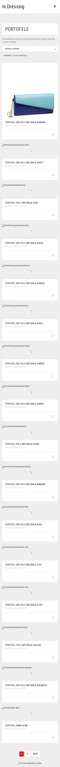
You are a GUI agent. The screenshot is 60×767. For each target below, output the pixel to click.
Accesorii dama (11, 126)
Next (35, 753)
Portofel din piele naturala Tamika (24, 363)
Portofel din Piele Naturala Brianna (25, 122)
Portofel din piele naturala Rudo (23, 524)
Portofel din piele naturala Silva (23, 604)
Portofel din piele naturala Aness (24, 243)
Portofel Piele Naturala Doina (22, 444)
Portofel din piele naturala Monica (25, 283)
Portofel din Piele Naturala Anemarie (26, 685)
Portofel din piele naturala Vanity (24, 162)
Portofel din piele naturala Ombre (24, 403)
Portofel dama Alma (16, 725)
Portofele (21, 126)
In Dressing (13, 7)
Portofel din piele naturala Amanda (25, 484)
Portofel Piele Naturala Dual (21, 202)
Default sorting (12, 49)
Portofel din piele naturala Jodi (23, 564)
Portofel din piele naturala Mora (24, 323)
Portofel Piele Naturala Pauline (23, 645)
